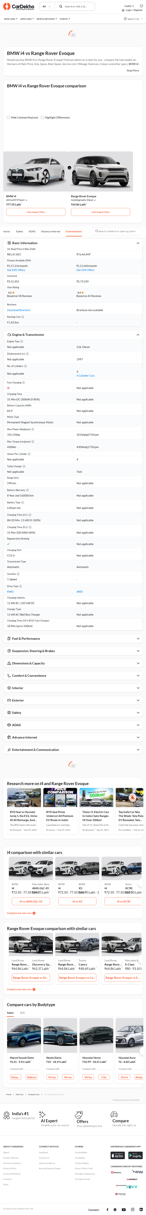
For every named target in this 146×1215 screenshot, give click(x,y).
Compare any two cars (19, 912)
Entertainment (74, 231)
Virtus (52, 1077)
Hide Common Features (24, 117)
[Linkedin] (141, 1210)
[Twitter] (115, 1210)
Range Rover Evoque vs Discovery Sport (31, 977)
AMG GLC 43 (40, 888)
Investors (7, 1179)
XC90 (128, 888)
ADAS (32, 231)
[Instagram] (132, 1210)
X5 (80, 888)
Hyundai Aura (127, 1057)
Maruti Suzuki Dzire (22, 1057)
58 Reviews (25, 295)
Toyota (82, 960)
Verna (68, 1077)
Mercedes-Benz (40, 884)
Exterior (5, 231)
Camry (83, 964)
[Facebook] (107, 1210)
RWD (10, 591)
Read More (133, 70)
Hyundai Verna (91, 1057)
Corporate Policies (11, 1173)
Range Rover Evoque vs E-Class (124, 977)
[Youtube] (124, 1210)
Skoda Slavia (53, 1057)
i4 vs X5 (77, 901)
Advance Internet (50, 231)
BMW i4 (11, 196)
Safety (19, 231)
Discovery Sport (41, 964)
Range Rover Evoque (83, 196)
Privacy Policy (9, 1168)
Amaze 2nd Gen (16, 1077)
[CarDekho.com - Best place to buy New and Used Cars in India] (18, 6)
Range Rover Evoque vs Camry (78, 977)
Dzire (124, 1077)
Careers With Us (10, 1157)
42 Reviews (94, 295)
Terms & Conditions (12, 1163)
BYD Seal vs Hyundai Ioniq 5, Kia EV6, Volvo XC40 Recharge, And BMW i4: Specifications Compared (24, 820)
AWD (80, 591)
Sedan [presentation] (10, 1012)
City (104, 1077)
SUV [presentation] (22, 1012)
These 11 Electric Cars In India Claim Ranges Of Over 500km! (95, 816)
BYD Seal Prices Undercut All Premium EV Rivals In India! (59, 816)
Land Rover (38, 960)
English (128, 5)
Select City (133, 18)
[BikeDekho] (116, 1172)
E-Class (129, 964)
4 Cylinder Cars (86, 375)
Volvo (128, 884)
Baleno (31, 1077)
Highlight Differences (57, 117)
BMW (82, 884)
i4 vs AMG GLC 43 (31, 901)
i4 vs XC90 (123, 901)
